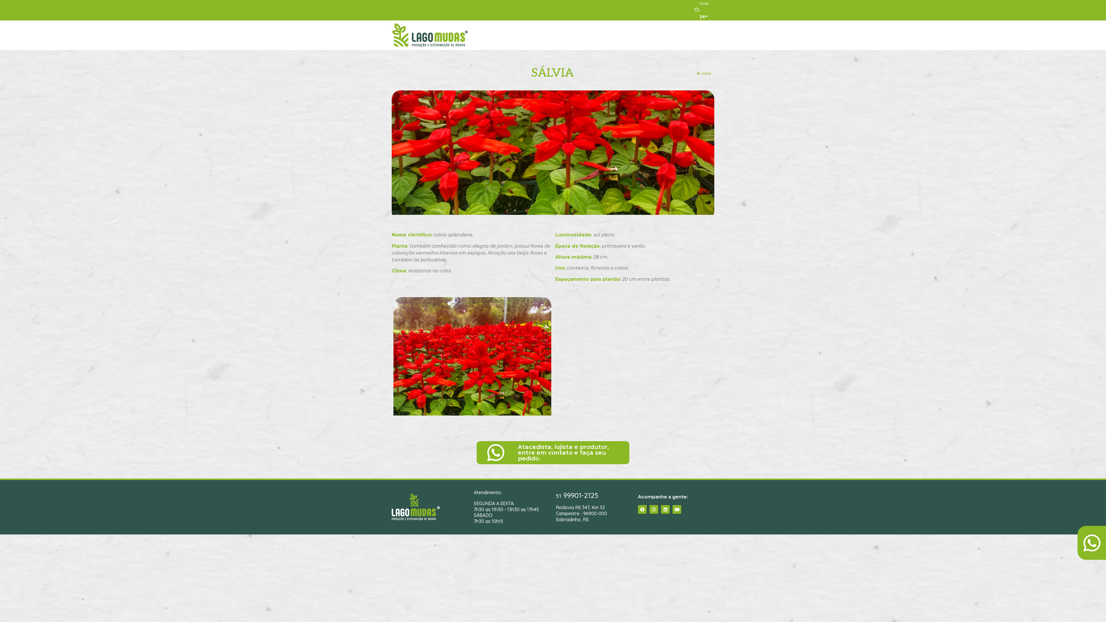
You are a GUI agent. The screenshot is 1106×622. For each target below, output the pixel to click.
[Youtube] (677, 509)
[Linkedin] (665, 509)
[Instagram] (653, 509)
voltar (705, 73)
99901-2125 (577, 495)
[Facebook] (642, 509)
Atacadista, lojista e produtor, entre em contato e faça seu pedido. (563, 452)
